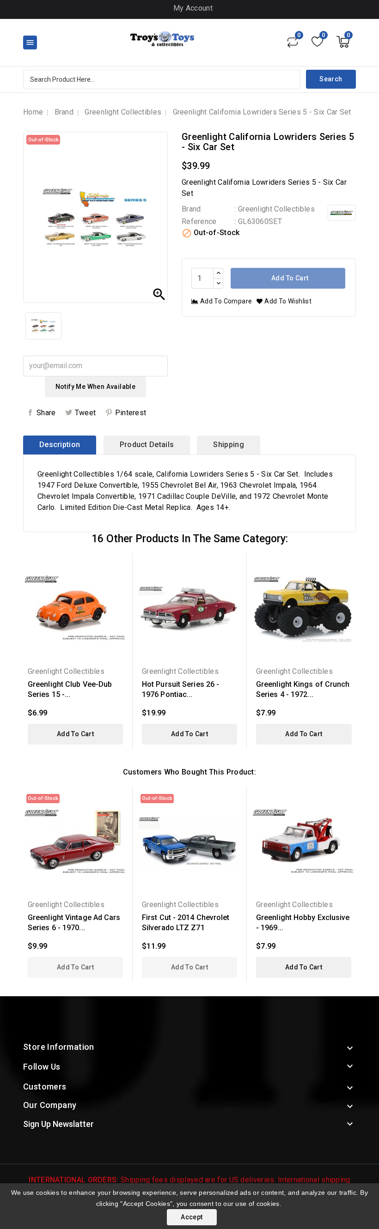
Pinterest (131, 412)
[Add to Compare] (118, 598)
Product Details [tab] (147, 444)
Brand (191, 209)
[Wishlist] (317, 41)
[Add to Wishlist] (118, 582)
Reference (199, 221)
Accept (191, 1217)
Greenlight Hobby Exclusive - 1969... (303, 922)
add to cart (75, 734)
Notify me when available (95, 386)
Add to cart (289, 278)
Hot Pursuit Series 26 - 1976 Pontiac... (180, 689)
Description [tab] (59, 444)
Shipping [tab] (228, 444)
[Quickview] (118, 565)
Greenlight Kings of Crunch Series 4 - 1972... (303, 689)
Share (46, 412)
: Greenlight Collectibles (274, 209)
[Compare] (292, 42)
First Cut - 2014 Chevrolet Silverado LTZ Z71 (186, 922)
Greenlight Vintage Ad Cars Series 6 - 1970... (74, 922)
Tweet (85, 412)
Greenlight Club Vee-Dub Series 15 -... (70, 689)
